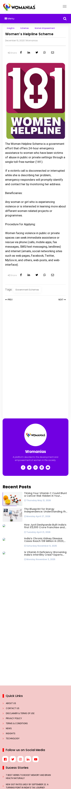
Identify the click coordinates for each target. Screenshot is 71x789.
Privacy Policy (14, 718)
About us (11, 703)
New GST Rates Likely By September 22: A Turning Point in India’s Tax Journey (27, 786)
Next (60, 299)
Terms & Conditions (17, 723)
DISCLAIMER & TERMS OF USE (20, 713)
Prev (10, 299)
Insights (10, 733)
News (9, 728)
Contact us (12, 708)
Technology (12, 738)
